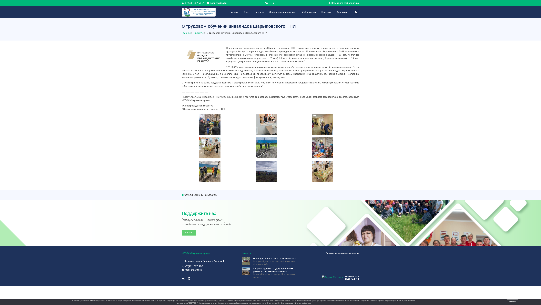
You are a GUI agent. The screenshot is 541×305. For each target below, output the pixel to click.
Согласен (512, 301)
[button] (189, 233)
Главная (234, 12)
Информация (309, 12)
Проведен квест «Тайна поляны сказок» (274, 258)
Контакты (342, 12)
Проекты (326, 12)
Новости (259, 12)
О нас (246, 12)
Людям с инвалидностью (282, 12)
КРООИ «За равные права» (196, 253)
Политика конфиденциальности (342, 253)
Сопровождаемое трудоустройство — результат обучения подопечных (273, 270)
